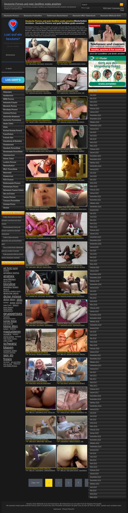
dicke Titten (8, 123)
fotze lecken (7, 309)
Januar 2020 (94, 271)
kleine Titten (8, 158)
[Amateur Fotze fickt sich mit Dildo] (72, 194)
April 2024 (93, 102)
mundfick (7, 334)
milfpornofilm (40, 441)
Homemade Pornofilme (12, 151)
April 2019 (93, 301)
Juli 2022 (93, 173)
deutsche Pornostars (12, 120)
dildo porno (32, 441)
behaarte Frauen (10, 102)
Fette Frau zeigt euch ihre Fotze (67, 120)
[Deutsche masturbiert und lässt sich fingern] (41, 136)
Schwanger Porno (10, 187)
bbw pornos (32, 64)
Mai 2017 (93, 379)
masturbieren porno (75, 64)
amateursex (64, 209)
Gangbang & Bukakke (12, 141)
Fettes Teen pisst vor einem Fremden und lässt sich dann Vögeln (12, 220)
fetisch (15, 305)
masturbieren (73, 180)
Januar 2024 (94, 112)
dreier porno (16, 303)
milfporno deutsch (74, 441)
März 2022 (93, 186)
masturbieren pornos (45, 122)
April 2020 (93, 261)
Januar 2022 (94, 193)
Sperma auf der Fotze (64, 62)
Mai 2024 (93, 98)
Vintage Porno (9, 204)
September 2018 (95, 325)
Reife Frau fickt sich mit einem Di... (37, 440)
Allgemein (7, 92)
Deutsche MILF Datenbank (84, 16)
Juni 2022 (93, 176)
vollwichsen (16, 363)
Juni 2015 (93, 457)
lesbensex (13, 328)
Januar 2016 (94, 433)
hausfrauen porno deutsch (77, 383)
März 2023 (93, 146)
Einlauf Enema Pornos (12, 130)
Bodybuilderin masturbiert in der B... (38, 265)
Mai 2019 (93, 298)
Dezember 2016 (95, 396)
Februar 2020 (94, 267)
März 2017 (93, 386)
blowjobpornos (73, 151)
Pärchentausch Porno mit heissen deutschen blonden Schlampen (11, 230)
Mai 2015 (93, 460)
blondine (9, 284)
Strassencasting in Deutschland (36, 381)
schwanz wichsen (9, 352)
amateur (6, 271)
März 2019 (93, 304)
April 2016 (93, 423)
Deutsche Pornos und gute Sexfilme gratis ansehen (32, 4)
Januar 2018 (94, 352)
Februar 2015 (94, 470)
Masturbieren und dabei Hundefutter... (69, 236)
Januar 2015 (94, 473)
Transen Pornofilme (11, 201)
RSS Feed (107, 8)
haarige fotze (64, 93)
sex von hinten (16, 362)
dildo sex (71, 209)
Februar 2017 (94, 389)
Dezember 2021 (95, 196)
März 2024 (93, 105)
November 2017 (95, 359)
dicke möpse (12, 296)
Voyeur (6, 208)
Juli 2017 (93, 372)
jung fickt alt (8, 324)
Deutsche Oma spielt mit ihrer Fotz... (38, 91)
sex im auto (41, 296)
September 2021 (95, 206)
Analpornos (8, 95)
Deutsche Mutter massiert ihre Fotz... (69, 323)
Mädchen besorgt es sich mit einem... (38, 178)
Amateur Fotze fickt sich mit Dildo (68, 207)
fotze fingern (64, 64)
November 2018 (95, 318)
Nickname (10, 55)
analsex (8, 276)
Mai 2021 (93, 220)
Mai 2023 (93, 139)
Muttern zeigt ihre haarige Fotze (67, 91)
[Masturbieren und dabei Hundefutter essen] (72, 223)
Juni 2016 (93, 416)
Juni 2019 (93, 294)
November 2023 (95, 119)
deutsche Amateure (11, 116)
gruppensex (12, 314)
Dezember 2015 (95, 436)
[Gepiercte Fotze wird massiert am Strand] (72, 398)
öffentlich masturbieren (43, 354)
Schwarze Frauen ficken (13, 190)
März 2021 (93, 227)
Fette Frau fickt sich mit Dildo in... (68, 469)
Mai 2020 (93, 257)
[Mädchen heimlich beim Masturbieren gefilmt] (41, 107)
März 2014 (93, 497)
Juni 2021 (93, 217)
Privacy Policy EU (68, 509)
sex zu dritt (7, 364)
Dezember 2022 (95, 156)
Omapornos (8, 176)
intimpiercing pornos (73, 354)
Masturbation (9, 165)
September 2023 (95, 125)
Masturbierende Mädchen (34, 236)
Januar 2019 (94, 311)
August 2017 (94, 369)
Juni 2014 (93, 487)
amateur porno (11, 273)
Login (88, 8)
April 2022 (93, 183)
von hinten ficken (10, 366)
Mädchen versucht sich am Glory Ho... (69, 149)
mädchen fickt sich (44, 180)
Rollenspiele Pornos (11, 183)
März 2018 (93, 345)
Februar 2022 (94, 190)
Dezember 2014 (95, 477)
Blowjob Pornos (10, 106)
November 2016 (95, 399)
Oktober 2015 (94, 443)
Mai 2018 (93, 338)
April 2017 (93, 382)
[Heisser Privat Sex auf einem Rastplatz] (41, 282)
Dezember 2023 (95, 115)
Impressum (57, 509)
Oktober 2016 (94, 402)
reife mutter (8, 341)
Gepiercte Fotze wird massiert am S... (69, 410)
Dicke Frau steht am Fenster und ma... (69, 178)
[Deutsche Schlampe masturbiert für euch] (41, 194)
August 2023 (94, 129)
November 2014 (95, 480)
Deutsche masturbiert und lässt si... (37, 149)
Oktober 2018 (94, 321)
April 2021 (93, 223)
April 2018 (93, 342)
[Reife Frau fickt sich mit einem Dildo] (41, 427)
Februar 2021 (94, 230)
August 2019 (94, 288)
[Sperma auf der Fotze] (72, 49)
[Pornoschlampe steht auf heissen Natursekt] (72, 253)
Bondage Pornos (10, 109)
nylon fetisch (80, 296)
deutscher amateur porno (68, 122)
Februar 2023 (94, 149)
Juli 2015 (93, 453)
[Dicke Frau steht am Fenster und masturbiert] (72, 165)
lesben (6, 329)
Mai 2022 (93, 179)
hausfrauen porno (9, 318)
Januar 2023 (94, 152)
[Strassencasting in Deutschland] (41, 369)
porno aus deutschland (43, 383)
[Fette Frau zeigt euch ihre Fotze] (72, 107)
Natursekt (7, 173)
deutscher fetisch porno (67, 238)
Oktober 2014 (94, 484)
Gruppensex (8, 144)
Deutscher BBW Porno (33, 62)
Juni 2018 (93, 335)
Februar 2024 (94, 108)
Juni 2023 (93, 135)
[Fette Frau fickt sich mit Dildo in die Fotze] (72, 456)
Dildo (5, 127)
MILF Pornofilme (10, 169)
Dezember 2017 (95, 355)
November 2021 (95, 200)
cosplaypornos (33, 180)
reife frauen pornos (10, 339)
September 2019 (95, 284)
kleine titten (10, 326)
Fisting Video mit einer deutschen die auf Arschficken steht (12, 240)
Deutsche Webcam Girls (110, 16)
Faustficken (8, 134)
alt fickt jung (10, 268)
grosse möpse (47, 267)
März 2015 (93, 467)
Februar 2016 (94, 430)
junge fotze (32, 383)
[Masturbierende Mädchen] (41, 223)
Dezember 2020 (95, 237)
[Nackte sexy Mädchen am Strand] (41, 340)
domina (5, 302)
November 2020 (95, 240)
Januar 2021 (94, 233)
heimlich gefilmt (33, 122)
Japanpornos (9, 155)
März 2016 (93, 426)
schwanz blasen (10, 345)
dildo (19, 299)
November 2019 (95, 277)
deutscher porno (34, 209)
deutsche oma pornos (35, 93)
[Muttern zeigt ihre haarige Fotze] (72, 78)
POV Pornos (8, 180)
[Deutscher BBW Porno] (41, 49)
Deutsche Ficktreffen (33, 16)
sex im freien (8, 357)
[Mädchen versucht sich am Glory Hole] (72, 136)
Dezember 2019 (95, 274)
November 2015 (95, 440)
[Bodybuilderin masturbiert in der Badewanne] (41, 253)
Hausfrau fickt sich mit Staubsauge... (69, 381)
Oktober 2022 (94, 162)
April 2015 (93, 463)
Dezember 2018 (95, 315)
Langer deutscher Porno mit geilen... (69, 294)
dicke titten (32, 267)
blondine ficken (10, 287)
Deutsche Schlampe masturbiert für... (38, 207)
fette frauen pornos (72, 470)
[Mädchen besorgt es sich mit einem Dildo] (41, 165)
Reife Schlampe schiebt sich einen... (38, 410)
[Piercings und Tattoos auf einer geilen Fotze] (72, 340)
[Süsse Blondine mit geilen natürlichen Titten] (41, 311)
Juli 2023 (93, 132)
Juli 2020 (93, 250)
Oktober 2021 (94, 203)
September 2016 (95, 406)
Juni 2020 (93, 254)
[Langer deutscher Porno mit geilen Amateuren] (72, 282)
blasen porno (64, 151)
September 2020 (95, 244)
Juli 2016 (93, 413)
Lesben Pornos (9, 162)
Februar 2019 (94, 308)
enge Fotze (7, 305)
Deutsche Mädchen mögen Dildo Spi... (39, 469)
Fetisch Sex (8, 137)
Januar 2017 (94, 392)
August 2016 (94, 409)
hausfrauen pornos (66, 325)
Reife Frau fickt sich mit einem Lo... (68, 440)
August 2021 (94, 210)
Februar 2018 (94, 348)
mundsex (81, 151)
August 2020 (94, 247)
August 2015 (94, 450)
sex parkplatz (50, 296)
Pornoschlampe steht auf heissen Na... (70, 265)
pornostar (18, 336)
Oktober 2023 (94, 122)
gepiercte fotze (65, 412)
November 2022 (95, 159)
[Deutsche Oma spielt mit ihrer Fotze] (41, 78)
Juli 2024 (93, 95)
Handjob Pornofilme (11, 148)
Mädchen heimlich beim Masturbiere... (38, 120)
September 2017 (95, 365)
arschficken (9, 279)
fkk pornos (32, 354)
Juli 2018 (93, 331)
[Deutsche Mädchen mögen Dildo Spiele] (41, 456)
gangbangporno (8, 311)
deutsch (6, 289)
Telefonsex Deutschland (57, 16)
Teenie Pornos (9, 197)
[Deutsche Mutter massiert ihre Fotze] (72, 311)
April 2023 (93, 142)
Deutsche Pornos (11, 16)
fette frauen (40, 64)
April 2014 (93, 494)
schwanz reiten (10, 351)
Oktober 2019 (94, 281)
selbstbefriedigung (49, 470)
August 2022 (94, 169)
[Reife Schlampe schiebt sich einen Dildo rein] (41, 398)
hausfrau (6, 317)
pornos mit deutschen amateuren (71, 64)
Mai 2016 (93, 419)
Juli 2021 (93, 213)
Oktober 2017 (94, 362)
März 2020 (93, 264)
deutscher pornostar (66, 267)
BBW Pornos (8, 99)
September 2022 (95, 166)
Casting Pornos (9, 113)
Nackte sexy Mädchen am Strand (37, 352)
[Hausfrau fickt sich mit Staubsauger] (72, 369)
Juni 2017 (93, 375)
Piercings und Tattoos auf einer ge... (69, 352)
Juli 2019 (93, 291)
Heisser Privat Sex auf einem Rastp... (38, 294)
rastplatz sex (33, 296)
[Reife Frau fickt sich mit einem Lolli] (72, 427)
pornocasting (8, 337)
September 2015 (95, 446)
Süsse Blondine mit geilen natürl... (37, 323)
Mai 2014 (93, 490)
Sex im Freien (9, 194)
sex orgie (6, 362)
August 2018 (94, 328)
